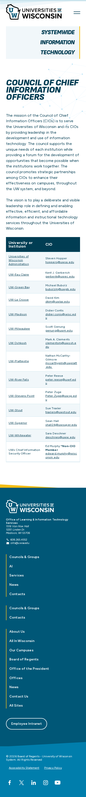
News (14, 585)
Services (16, 575)
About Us (17, 632)
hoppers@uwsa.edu (59, 262)
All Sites (16, 705)
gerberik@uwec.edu (60, 276)
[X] (21, 783)
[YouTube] (58, 783)
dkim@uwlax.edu (57, 301)
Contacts (17, 594)
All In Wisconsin (21, 641)
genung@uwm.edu (59, 330)
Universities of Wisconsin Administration (19, 260)
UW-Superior (18, 423)
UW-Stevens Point (21, 396)
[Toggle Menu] (77, 12)
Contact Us (18, 696)
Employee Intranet (26, 724)
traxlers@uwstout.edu (60, 412)
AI (11, 566)
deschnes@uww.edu (60, 437)
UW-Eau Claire (19, 274)
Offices (15, 678)
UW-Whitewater (20, 435)
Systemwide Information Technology (57, 42)
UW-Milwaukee (19, 328)
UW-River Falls (19, 379)
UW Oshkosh (18, 343)
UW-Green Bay (19, 287)
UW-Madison (18, 314)
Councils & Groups (24, 557)
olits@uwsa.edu (20, 543)
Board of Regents (23, 659)
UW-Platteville (19, 361)
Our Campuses (21, 650)
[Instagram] (46, 783)
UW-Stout (15, 410)
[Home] (37, 13)
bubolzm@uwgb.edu (60, 289)
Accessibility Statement (24, 767)
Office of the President (29, 669)
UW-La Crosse (19, 299)
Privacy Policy (53, 767)
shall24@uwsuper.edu (61, 424)
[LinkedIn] (33, 783)
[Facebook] (10, 783)
